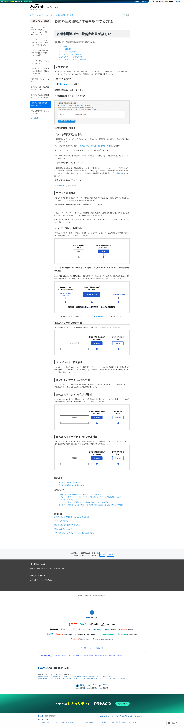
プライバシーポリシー (56, 569)
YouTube (48, 580)
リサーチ (98, 722)
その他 (134, 722)
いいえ (111, 554)
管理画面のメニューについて (40, 80)
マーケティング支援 (88, 722)
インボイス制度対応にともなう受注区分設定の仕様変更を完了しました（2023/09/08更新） (92, 505)
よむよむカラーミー (37, 580)
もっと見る (34, 118)
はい (103, 554)
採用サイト (99, 648)
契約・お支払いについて (63, 529)
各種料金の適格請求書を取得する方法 (40, 104)
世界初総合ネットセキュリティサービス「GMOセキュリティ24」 (53, 676)
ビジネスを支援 (69, 722)
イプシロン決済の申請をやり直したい (40, 62)
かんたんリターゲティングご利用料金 (72, 59)
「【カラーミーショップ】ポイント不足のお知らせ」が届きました (40, 42)
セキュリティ (78, 722)
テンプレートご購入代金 (67, 52)
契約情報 (70, 15)
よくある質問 (60, 15)
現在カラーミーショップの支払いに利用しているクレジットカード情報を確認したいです (40, 30)
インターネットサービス (43, 722)
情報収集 (104, 722)
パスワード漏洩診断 (76, 676)
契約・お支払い (65, 84)
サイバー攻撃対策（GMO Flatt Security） (91, 678)
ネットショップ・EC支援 (58, 722)
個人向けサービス (126, 722)
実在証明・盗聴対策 (42, 678)
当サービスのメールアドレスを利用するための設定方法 (74, 533)
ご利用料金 (63, 47)
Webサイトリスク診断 (88, 676)
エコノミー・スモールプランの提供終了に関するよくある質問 (40, 71)
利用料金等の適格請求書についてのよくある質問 (40, 96)
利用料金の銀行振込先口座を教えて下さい (40, 88)
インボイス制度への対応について (71, 483)
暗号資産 (118, 722)
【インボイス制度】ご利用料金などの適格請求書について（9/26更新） (84, 502)
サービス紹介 (35, 569)
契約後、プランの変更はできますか (93, 146)
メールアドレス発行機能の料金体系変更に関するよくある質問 (40, 52)
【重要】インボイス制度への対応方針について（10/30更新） (81, 495)
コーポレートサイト (87, 648)
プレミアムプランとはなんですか (40, 112)
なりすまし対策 (107, 678)
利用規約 (44, 569)
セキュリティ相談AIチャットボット (104, 676)
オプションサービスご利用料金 (70, 54)
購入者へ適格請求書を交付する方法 (71, 485)
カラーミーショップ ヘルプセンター (42, 15)
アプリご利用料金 (65, 49)
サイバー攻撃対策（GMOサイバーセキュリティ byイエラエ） (64, 678)
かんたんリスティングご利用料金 (71, 57)
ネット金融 (111, 722)
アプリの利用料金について (99, 316)
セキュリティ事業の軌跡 (119, 678)
